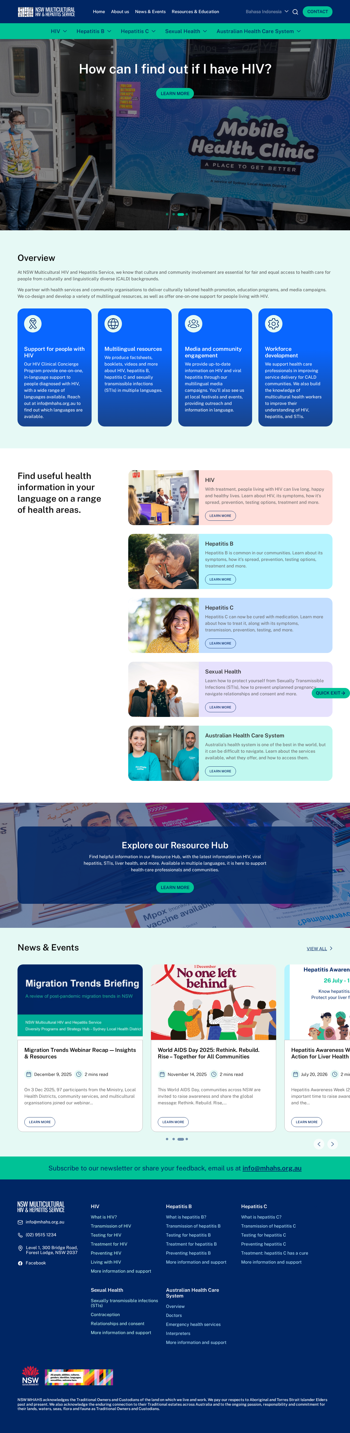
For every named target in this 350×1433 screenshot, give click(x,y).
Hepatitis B (90, 31)
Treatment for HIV (109, 1244)
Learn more (220, 516)
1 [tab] (167, 214)
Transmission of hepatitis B (193, 1226)
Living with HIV (106, 1262)
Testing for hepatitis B (188, 1235)
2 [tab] (173, 214)
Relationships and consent (117, 1323)
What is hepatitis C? (261, 1217)
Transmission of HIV (111, 1226)
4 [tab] (187, 214)
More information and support (121, 1271)
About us (120, 11)
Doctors (174, 1315)
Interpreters (178, 1333)
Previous (316, 1141)
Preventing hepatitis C (263, 1244)
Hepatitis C (135, 31)
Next (329, 1141)
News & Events (150, 11)
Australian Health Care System (255, 31)
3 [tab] (180, 214)
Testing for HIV (106, 1235)
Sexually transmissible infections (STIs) (124, 1303)
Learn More (175, 887)
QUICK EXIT (328, 693)
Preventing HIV (106, 1253)
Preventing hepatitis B (188, 1253)
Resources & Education (195, 11)
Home (99, 11)
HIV (55, 31)
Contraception (105, 1314)
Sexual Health (182, 31)
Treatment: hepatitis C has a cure (274, 1253)
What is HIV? (104, 1217)
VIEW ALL (317, 948)
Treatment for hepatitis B (191, 1244)
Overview (175, 1306)
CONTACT (317, 11)
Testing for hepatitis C (263, 1235)
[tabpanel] (175, 134)
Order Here (175, 93)
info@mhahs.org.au (272, 1168)
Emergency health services (193, 1324)
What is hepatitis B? (186, 1217)
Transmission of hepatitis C (268, 1226)
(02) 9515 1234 (41, 1234)
